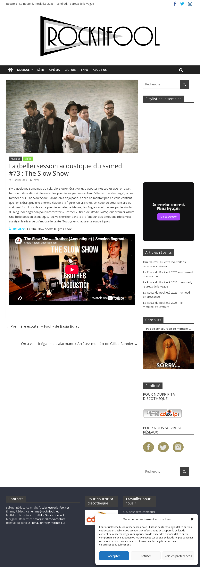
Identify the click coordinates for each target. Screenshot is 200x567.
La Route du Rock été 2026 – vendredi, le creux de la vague (56, 3)
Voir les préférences (178, 556)
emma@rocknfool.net (45, 511)
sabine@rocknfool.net (55, 507)
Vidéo (28, 158)
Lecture (70, 70)
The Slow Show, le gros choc (51, 229)
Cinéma (54, 70)
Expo (84, 70)
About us (100, 70)
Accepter (114, 556)
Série (41, 70)
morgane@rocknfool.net (50, 519)
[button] (192, 519)
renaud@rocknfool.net (46, 523)
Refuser (145, 556)
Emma (36, 180)
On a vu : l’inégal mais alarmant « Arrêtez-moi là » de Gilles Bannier (79, 343)
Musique (23, 70)
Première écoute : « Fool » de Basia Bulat (42, 326)
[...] (63, 523)
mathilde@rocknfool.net (49, 515)
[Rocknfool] (100, 36)
